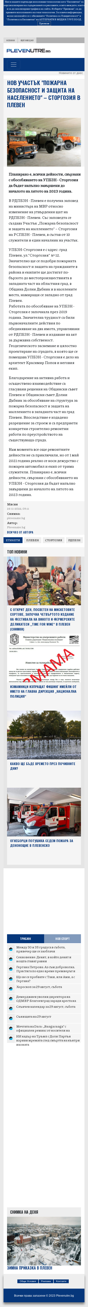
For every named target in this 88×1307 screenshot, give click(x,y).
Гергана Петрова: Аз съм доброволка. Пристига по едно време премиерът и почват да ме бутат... (45, 970)
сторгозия (53, 540)
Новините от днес (71, 73)
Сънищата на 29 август (33, 1016)
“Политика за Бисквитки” (20, 19)
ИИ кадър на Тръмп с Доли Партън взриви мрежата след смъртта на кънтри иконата (48, 1040)
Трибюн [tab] (25, 939)
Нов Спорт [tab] (62, 939)
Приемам (44, 23)
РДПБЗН (74, 540)
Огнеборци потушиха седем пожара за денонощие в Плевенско (41, 843)
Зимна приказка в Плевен (29, 1268)
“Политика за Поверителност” (62, 15)
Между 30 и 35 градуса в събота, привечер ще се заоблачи (40, 949)
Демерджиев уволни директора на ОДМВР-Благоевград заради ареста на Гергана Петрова (46, 1000)
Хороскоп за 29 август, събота (39, 986)
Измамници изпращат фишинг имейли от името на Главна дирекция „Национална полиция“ (43, 691)
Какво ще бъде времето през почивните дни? (42, 766)
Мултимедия (27, 40)
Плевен (32, 540)
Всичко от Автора (20, 532)
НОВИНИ (10, 40)
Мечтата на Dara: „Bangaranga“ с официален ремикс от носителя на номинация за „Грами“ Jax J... (43, 1030)
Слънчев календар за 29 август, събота (45, 1006)
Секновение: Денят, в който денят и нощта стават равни (43, 959)
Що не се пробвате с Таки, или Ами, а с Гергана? (45, 978)
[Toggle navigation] (13, 64)
